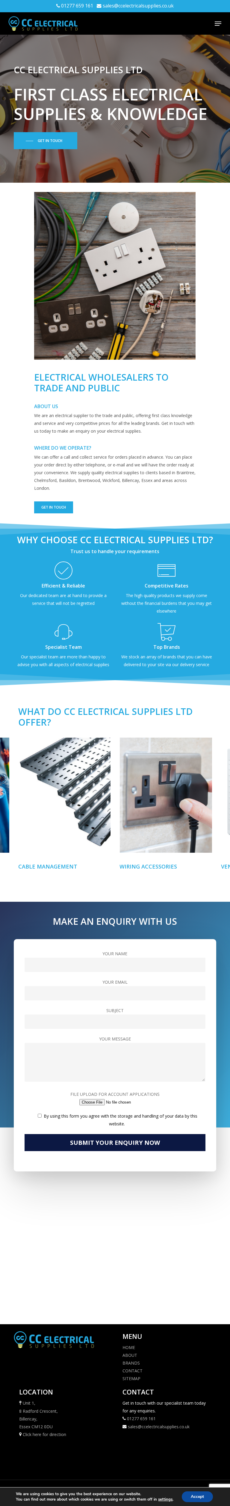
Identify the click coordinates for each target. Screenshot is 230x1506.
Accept (197, 1496)
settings (165, 1499)
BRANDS (131, 1363)
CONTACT (132, 1371)
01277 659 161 (77, 5)
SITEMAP (131, 1378)
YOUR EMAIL (115, 982)
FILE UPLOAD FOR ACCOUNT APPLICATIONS (115, 1094)
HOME (128, 1347)
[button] (218, 24)
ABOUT (129, 1355)
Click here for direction (44, 1434)
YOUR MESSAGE (115, 1039)
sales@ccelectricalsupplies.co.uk (138, 5)
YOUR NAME (114, 953)
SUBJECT (115, 1010)
